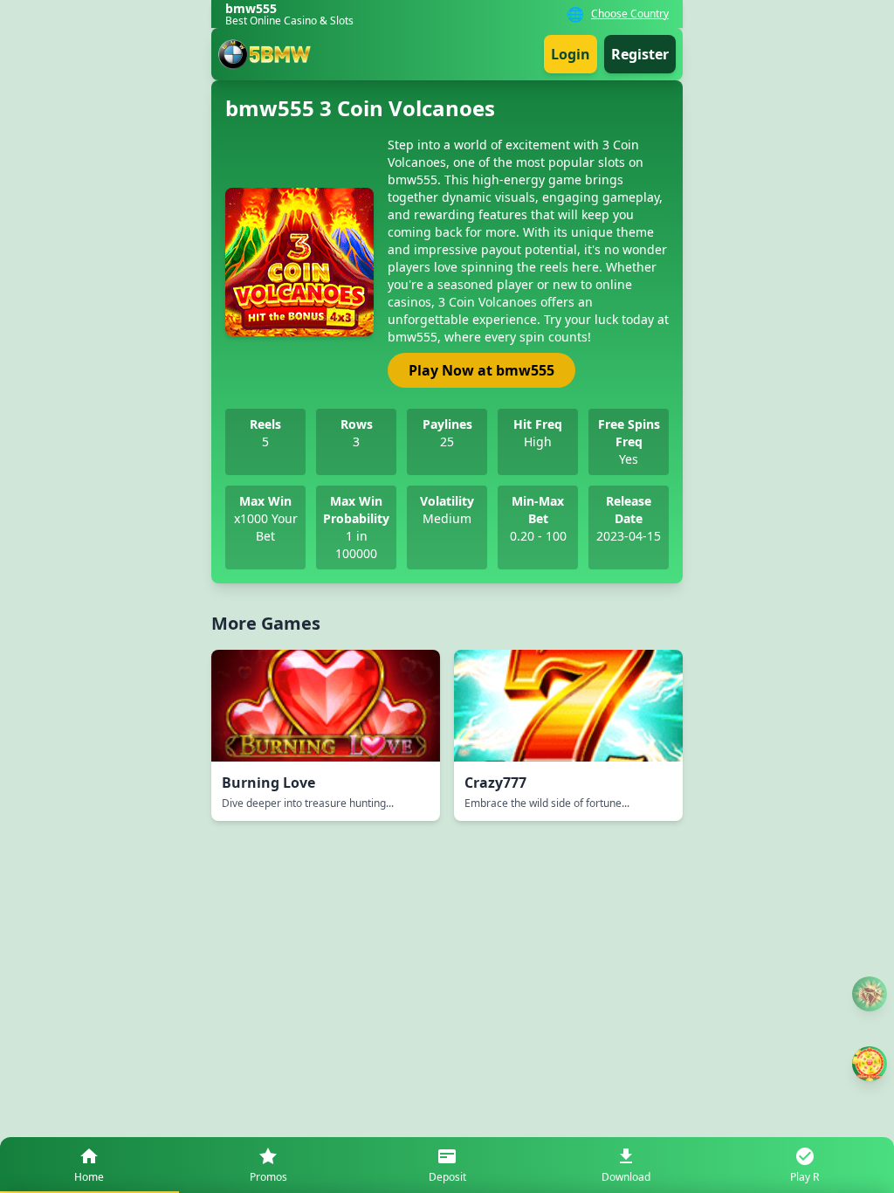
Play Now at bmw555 (481, 370)
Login (570, 54)
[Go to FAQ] (869, 994)
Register (640, 54)
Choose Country (630, 14)
